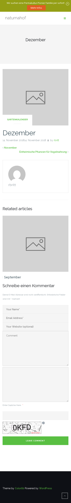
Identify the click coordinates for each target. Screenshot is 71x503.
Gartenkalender (17, 119)
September (12, 277)
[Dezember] (35, 97)
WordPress (45, 488)
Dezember (19, 133)
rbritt (56, 140)
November (10, 147)
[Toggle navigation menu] (65, 18)
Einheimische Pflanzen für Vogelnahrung (43, 151)
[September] (35, 244)
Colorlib (19, 488)
